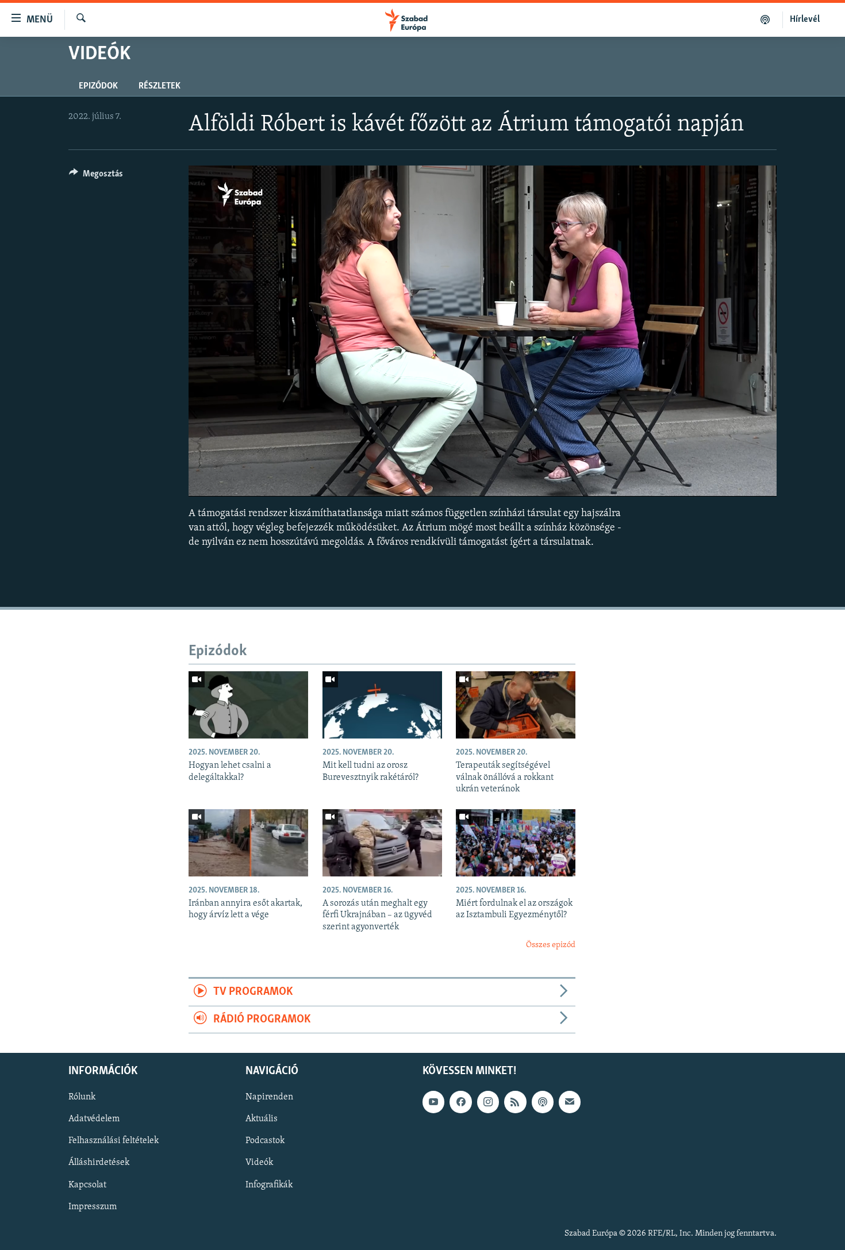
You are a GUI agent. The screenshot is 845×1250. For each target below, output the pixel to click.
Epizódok (98, 86)
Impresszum (92, 1206)
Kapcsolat (87, 1185)
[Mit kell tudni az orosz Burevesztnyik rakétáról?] (382, 705)
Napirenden (269, 1097)
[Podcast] (543, 1102)
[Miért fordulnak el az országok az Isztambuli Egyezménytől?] (515, 842)
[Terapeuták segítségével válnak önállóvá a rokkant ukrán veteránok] (515, 705)
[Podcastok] (765, 19)
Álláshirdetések (98, 1163)
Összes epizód (550, 945)
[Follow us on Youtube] (433, 1102)
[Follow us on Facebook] (460, 1102)
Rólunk (81, 1097)
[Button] (96, 176)
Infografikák (269, 1185)
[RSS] (515, 1102)
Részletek (159, 86)
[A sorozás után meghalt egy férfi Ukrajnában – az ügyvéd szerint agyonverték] (382, 842)
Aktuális (261, 1119)
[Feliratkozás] (570, 1102)
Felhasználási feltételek (113, 1141)
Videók (259, 1163)
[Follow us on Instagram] (488, 1102)
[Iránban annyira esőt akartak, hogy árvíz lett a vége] (248, 842)
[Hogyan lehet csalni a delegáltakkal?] (248, 705)
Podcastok (265, 1141)
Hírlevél (805, 19)
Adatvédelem (94, 1119)
